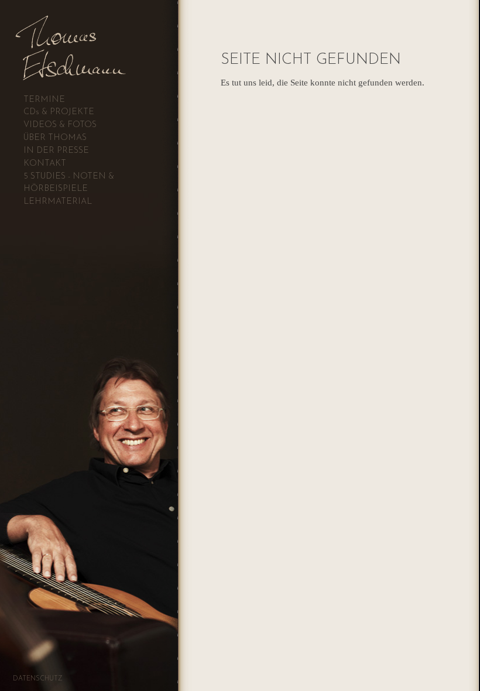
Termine (44, 99)
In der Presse (56, 150)
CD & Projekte (58, 112)
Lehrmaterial (57, 201)
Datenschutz (38, 679)
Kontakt (44, 163)
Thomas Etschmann (96, 32)
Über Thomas (55, 138)
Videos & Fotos (60, 125)
